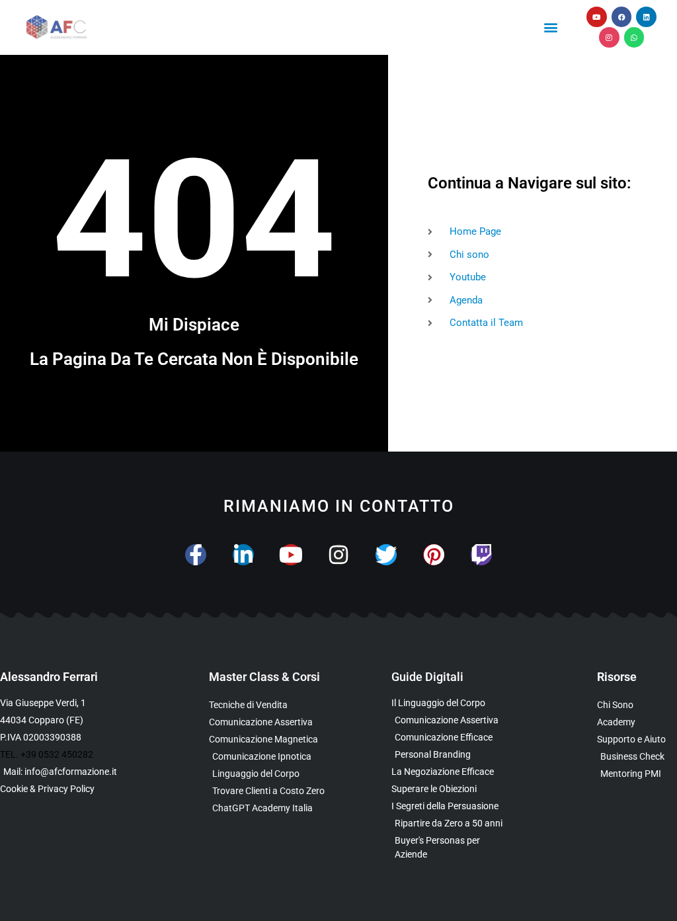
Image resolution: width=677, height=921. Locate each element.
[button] (551, 27)
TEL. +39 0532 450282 (46, 754)
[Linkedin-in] (243, 554)
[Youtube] (596, 17)
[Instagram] (609, 37)
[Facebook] (622, 17)
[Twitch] (481, 554)
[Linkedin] (646, 17)
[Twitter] (386, 554)
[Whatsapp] (634, 37)
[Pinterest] (433, 554)
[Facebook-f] (195, 554)
